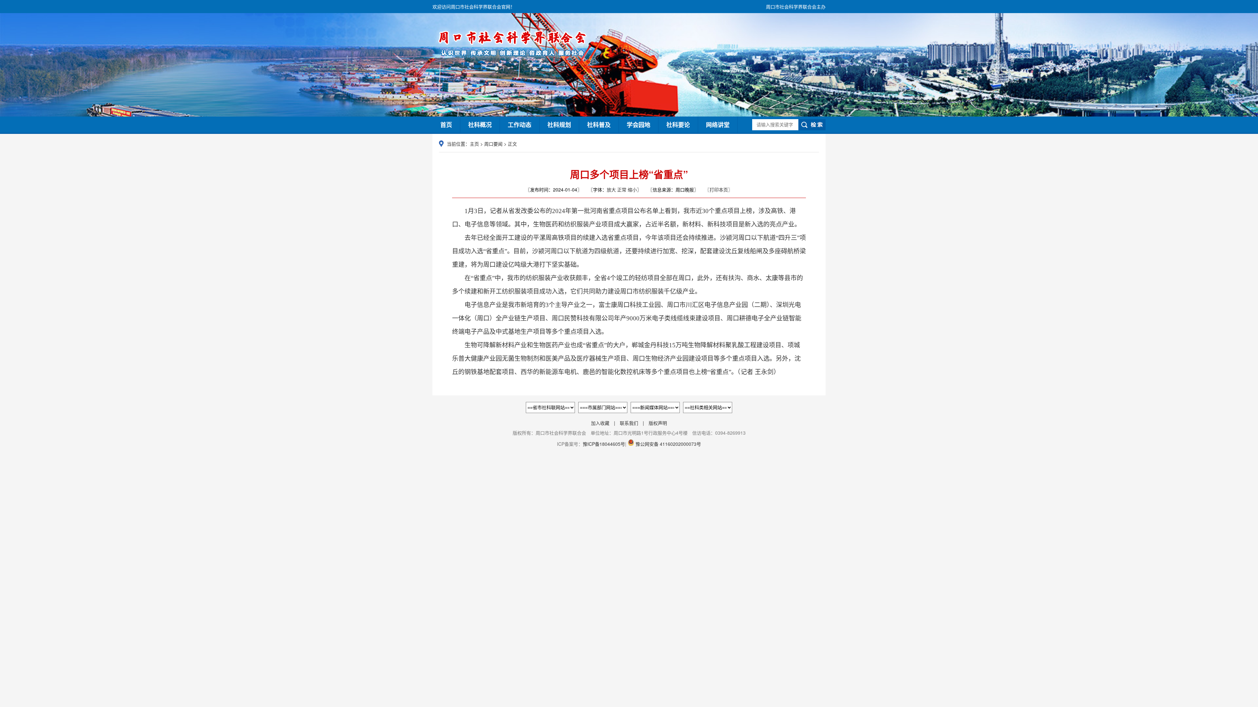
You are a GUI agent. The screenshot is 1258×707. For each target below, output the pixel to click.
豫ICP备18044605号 (604, 444)
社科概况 (480, 124)
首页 (446, 124)
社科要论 (678, 124)
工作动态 (519, 124)
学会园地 (638, 124)
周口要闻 (493, 143)
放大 (611, 189)
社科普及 (599, 124)
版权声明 (658, 423)
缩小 (632, 189)
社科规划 (559, 124)
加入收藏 (600, 423)
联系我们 (629, 423)
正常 (621, 189)
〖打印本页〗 (719, 189)
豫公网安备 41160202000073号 (667, 444)
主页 (474, 143)
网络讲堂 (718, 124)
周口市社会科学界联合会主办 (796, 6)
